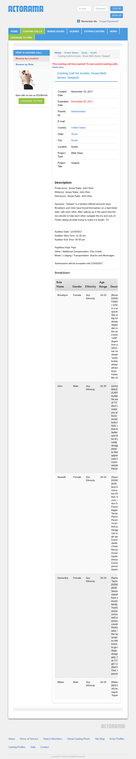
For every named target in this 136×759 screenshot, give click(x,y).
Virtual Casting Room (78, 738)
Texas (84, 52)
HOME (14, 31)
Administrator (78, 111)
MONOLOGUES (55, 31)
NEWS (113, 31)
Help (33, 747)
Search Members (52, 738)
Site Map (100, 738)
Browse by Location (27, 58)
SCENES (74, 31)
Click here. (58, 67)
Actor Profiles (117, 738)
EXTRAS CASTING (94, 31)
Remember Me (89, 21)
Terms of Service (29, 738)
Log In (117, 9)
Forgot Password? (109, 21)
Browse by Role (25, 64)
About (11, 738)
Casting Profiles (17, 747)
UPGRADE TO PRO (21, 37)
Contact (44, 747)
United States (71, 52)
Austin (93, 52)
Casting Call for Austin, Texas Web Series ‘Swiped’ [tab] (81, 75)
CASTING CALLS (32, 31)
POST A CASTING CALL (29, 53)
